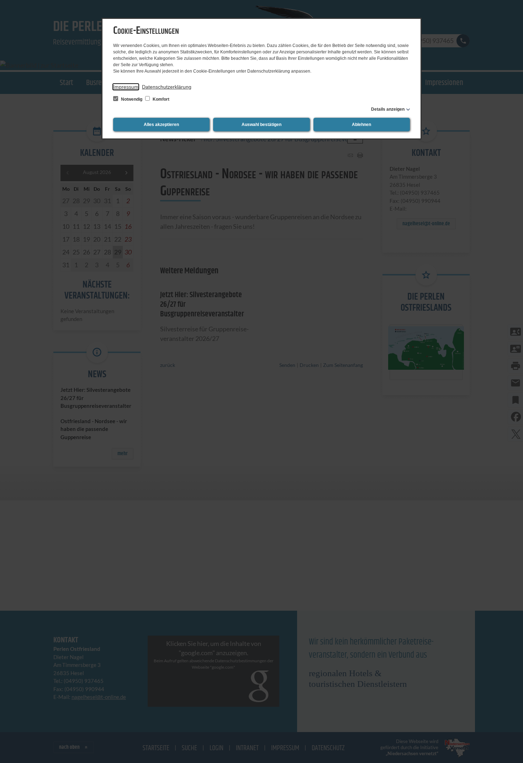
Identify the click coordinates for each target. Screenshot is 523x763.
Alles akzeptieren (161, 124)
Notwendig (131, 99)
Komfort (160, 99)
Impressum (125, 87)
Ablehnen (361, 124)
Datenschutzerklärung (166, 87)
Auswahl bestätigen (261, 124)
